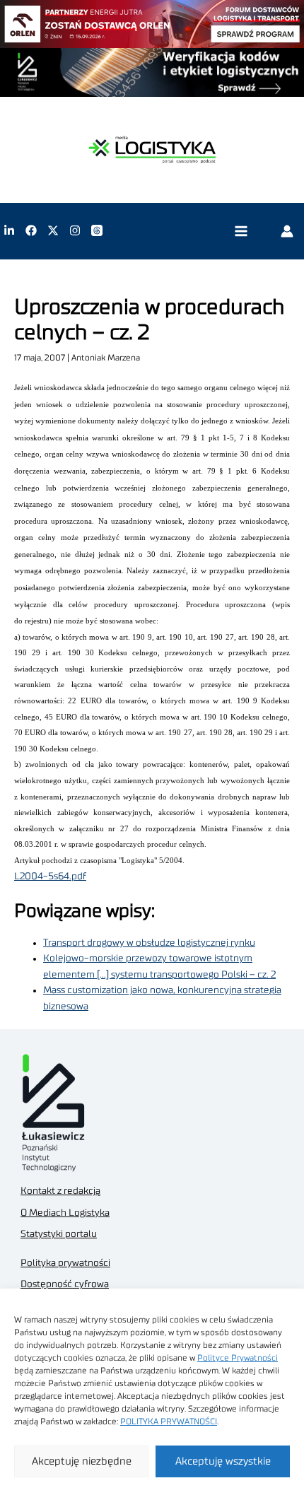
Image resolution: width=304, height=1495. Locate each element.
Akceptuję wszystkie (223, 1461)
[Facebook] (31, 230)
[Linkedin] (9, 230)
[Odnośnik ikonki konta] (287, 230)
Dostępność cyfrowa (65, 1284)
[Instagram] (75, 230)
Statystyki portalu (59, 1234)
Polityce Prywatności (237, 1358)
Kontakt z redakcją (60, 1191)
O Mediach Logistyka (65, 1213)
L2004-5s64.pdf (50, 876)
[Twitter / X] (53, 230)
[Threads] (97, 230)
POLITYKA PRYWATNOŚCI (168, 1421)
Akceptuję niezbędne (81, 1461)
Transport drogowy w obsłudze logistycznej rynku (149, 943)
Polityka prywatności (65, 1263)
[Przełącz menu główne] (241, 231)
